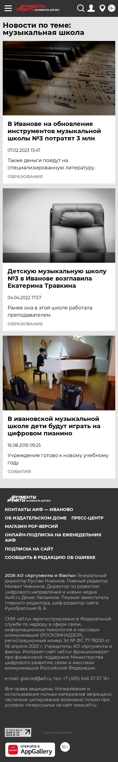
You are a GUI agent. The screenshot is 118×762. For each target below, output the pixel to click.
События (19, 471)
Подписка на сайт (29, 549)
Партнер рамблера (57, 732)
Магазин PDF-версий (31, 526)
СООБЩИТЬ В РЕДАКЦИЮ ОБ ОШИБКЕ (50, 557)
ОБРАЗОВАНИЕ (25, 176)
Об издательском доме (36, 518)
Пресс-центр (87, 518)
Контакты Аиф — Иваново (39, 509)
